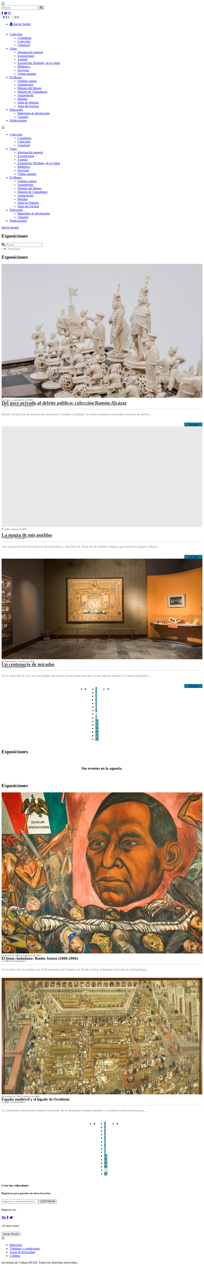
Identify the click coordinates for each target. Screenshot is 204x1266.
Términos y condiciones (25, 1248)
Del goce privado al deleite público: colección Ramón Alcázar (64, 402)
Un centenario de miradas (28, 664)
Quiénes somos (27, 81)
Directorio (16, 1245)
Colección (16, 34)
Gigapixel (24, 45)
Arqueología (25, 95)
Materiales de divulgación (34, 113)
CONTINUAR (47, 1201)
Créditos (15, 1255)
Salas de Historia (28, 102)
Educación (16, 109)
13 (97, 732)
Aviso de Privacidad (22, 1252)
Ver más (193, 424)
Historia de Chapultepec (33, 91)
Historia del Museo (29, 88)
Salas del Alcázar (28, 106)
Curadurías (24, 38)
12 (97, 728)
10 (97, 721)
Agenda (22, 59)
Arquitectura (25, 84)
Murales (23, 99)
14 (97, 735)
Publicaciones (18, 120)
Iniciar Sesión (22, 24)
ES (8, 17)
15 (97, 739)
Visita (13, 48)
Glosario (23, 117)
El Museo (16, 77)
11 (96, 725)
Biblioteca (24, 66)
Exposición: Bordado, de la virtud (39, 63)
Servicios (23, 70)
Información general (30, 52)
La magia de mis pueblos (27, 534)
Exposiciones (26, 55)
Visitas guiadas (27, 73)
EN (17, 17)
